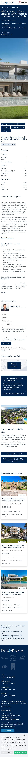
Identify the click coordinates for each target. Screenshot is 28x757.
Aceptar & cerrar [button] (20, 752)
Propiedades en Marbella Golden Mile (11, 635)
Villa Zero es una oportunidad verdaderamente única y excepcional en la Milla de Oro (13, 594)
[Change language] (22, 2)
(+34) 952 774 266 (8, 683)
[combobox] (3, 324)
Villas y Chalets (6, 8)
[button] (14, 749)
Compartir (7, 131)
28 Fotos (21, 124)
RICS (10, 707)
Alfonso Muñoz (15, 306)
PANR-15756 (15, 8)
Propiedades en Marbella (8, 637)
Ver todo (3, 292)
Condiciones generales (13, 338)
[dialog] (14, 745)
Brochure (6, 127)
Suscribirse (8, 730)
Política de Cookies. (10, 747)
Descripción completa (7, 238)
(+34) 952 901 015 (8, 689)
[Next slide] (25, 79)
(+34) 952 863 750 (8, 677)
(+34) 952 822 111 (8, 695)
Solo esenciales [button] (7, 752)
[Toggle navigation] (26, 2)
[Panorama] (8, 3)
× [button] (26, 735)
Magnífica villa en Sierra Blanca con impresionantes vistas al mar (13, 501)
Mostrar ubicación (14, 365)
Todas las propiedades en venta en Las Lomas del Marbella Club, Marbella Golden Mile (14, 460)
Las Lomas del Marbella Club (14, 454)
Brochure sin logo (19, 127)
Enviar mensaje (6, 343)
